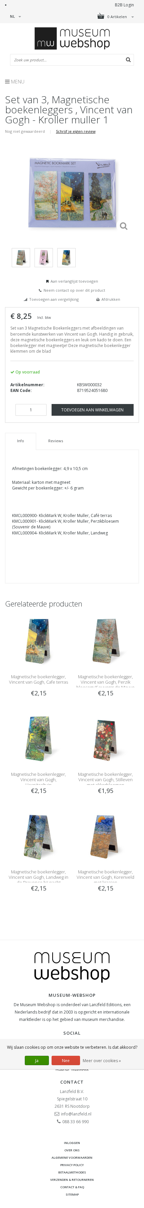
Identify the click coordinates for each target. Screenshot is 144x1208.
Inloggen (72, 1143)
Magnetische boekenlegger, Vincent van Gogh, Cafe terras (38, 679)
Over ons (72, 1150)
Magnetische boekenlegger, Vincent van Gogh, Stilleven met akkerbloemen (105, 779)
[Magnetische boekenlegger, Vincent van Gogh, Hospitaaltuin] (38, 738)
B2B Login (124, 5)
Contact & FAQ (72, 1187)
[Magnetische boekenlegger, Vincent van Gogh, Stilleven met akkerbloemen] (105, 738)
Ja (37, 1060)
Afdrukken (110, 299)
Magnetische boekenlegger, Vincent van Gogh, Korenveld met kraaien (105, 877)
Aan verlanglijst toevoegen (74, 281)
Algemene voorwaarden (72, 1157)
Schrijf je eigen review (75, 131)
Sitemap (72, 1194)
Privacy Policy (72, 1165)
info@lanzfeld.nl (76, 1114)
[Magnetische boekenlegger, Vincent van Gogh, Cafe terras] (38, 640)
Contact (72, 1082)
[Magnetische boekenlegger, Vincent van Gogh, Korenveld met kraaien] (105, 836)
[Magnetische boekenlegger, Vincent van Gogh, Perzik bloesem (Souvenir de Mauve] (105, 640)
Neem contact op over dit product (74, 290)
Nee (66, 1060)
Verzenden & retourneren (72, 1179)
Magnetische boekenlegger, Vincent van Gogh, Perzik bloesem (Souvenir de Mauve (105, 682)
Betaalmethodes (72, 1172)
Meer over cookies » (102, 1060)
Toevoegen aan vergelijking (54, 299)
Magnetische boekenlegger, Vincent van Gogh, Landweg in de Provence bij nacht (38, 877)
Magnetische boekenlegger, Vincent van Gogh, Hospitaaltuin (38, 779)
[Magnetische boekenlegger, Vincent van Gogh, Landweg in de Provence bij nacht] (38, 836)
